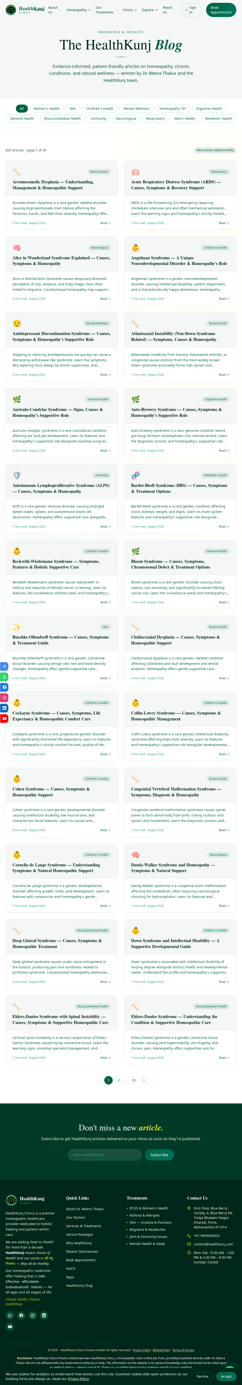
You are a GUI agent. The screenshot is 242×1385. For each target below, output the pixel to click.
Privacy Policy (78, 1378)
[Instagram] (32, 1315)
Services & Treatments (83, 1226)
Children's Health (99, 108)
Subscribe (159, 1154)
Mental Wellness (136, 108)
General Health (22, 118)
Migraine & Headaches (148, 1229)
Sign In (192, 9)
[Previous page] (98, 1080)
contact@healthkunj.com (213, 1244)
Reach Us (168, 9)
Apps (70, 1277)
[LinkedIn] (44, 1315)
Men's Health (184, 118)
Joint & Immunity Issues (148, 1236)
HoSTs (71, 1268)
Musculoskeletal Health (62, 118)
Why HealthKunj (79, 1243)
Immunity (98, 118)
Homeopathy (77, 10)
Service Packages (79, 1234)
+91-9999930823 (207, 1235)
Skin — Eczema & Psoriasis (151, 1222)
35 (134, 1080)
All (22, 108)
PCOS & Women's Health (149, 1208)
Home (38, 10)
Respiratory (155, 118)
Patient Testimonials (82, 1251)
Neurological (126, 118)
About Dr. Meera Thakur (85, 1209)
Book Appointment (221, 9)
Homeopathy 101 (173, 108)
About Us (53, 9)
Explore (148, 10)
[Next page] (144, 1080)
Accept (226, 1376)
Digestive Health (209, 108)
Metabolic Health (218, 118)
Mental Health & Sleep (147, 1243)
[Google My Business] (4, 666)
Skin (72, 108)
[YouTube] (10, 1327)
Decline (202, 1376)
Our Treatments (105, 9)
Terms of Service (183, 1350)
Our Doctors (75, 1217)
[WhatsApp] (10, 1315)
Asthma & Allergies (145, 1215)
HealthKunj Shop (79, 1285)
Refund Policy (161, 1350)
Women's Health (47, 108)
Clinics (128, 10)
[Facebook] (21, 1315)
